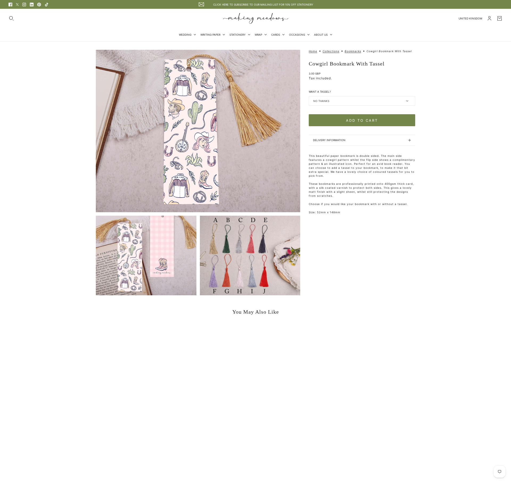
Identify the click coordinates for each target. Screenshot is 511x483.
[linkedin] (32, 4)
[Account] (489, 18)
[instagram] (24, 4)
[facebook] (10, 4)
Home (313, 51)
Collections (331, 51)
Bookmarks (353, 51)
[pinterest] (39, 4)
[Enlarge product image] (198, 131)
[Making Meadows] (255, 18)
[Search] (11, 18)
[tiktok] (47, 4)
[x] (17, 4)
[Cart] (499, 18)
